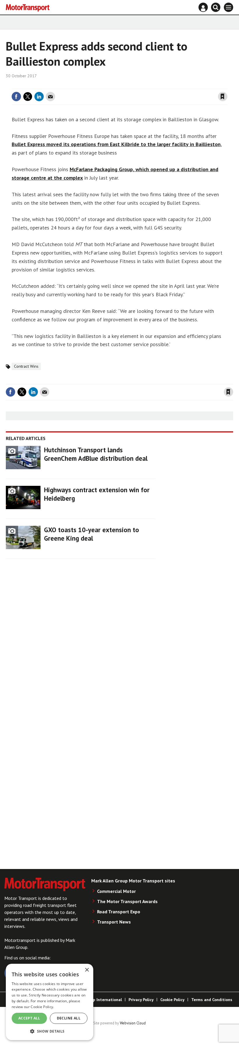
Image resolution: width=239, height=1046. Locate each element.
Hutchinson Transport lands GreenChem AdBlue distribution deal (95, 454)
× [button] (87, 970)
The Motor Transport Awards (127, 901)
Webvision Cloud (133, 1023)
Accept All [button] (29, 1018)
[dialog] (49, 1002)
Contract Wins (26, 366)
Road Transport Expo (118, 911)
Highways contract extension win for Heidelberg (97, 494)
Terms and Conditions (211, 999)
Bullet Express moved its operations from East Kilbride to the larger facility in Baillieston (116, 144)
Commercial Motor (116, 891)
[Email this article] (50, 96)
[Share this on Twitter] (27, 96)
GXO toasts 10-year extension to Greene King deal (91, 533)
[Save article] (222, 96)
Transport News (114, 922)
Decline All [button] (68, 1018)
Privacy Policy (141, 999)
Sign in (153, 85)
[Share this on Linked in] (39, 96)
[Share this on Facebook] (16, 96)
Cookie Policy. (42, 1006)
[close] (226, 85)
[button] (49, 1031)
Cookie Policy (172, 999)
